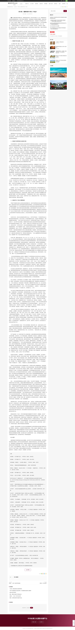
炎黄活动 (41, 3)
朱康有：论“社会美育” (43, 583)
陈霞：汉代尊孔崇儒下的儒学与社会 (16, 597)
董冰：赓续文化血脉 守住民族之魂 (15, 594)
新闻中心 (26, 3)
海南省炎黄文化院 (10, 6)
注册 (63, 0)
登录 (61, 0)
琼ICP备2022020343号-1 (48, 628)
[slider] (58, 88)
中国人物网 (9, 0)
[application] (58, 85)
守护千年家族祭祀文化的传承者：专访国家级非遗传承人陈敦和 (20, 590)
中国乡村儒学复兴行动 (20, 0)
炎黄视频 (45, 3)
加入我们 (41, 621)
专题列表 (13, 0)
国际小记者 (51, 3)
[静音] (63, 88)
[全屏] (65, 88)
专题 (59, 3)
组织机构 (63, 3)
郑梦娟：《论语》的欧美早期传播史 (14, 583)
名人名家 (31, 3)
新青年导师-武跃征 (13, 592)
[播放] (51, 88)
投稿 (66, 0)
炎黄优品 (55, 3)
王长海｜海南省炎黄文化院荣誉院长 (16, 588)
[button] (58, 85)
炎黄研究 (36, 3)
